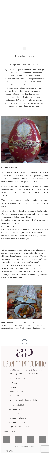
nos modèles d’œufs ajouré (12, 252)
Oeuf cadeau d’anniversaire (18, 213)
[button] (24, 48)
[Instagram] (18, 439)
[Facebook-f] (6, 439)
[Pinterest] (30, 439)
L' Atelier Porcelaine (23, 19)
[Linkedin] (42, 439)
